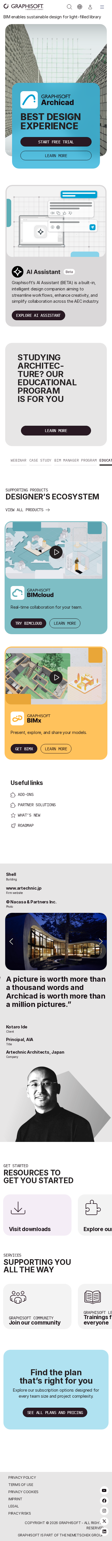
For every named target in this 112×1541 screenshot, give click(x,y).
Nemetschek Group (85, 1537)
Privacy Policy (22, 1479)
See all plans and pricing (55, 1436)
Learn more (56, 155)
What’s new (29, 838)
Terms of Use (20, 1487)
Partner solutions (37, 828)
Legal (13, 1508)
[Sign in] (90, 6)
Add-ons (25, 818)
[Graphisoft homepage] (20, 7)
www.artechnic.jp (24, 911)
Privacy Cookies (23, 1494)
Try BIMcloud (28, 647)
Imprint (15, 1501)
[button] (18, 485)
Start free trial (56, 141)
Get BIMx (24, 772)
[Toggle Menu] (102, 6)
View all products (24, 533)
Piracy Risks (19, 1515)
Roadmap (25, 849)
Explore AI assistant (38, 315)
